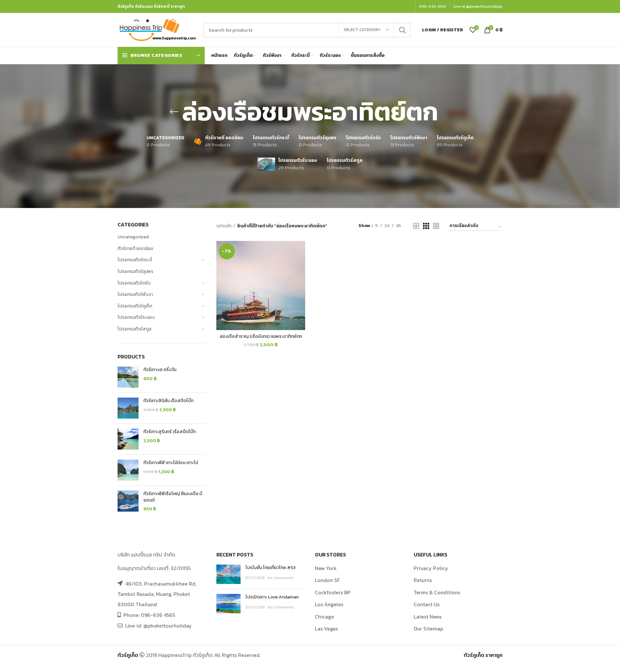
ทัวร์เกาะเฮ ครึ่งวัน (159, 370)
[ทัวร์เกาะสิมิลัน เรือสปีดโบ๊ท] (128, 408)
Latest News (427, 616)
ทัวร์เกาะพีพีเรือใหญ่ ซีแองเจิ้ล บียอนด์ (172, 497)
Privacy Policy (431, 568)
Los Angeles (329, 604)
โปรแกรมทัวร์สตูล (134, 329)
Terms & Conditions (437, 592)
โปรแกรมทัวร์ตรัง (134, 283)
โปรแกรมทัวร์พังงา (135, 294)
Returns (423, 580)
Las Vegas (326, 628)
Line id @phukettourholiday (477, 6)
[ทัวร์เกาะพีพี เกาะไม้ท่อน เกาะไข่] (128, 470)
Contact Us (426, 604)
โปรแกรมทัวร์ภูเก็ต (135, 306)
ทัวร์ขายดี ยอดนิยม (135, 248)
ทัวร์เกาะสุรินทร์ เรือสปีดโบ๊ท (169, 432)
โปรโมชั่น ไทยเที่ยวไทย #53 (270, 567)
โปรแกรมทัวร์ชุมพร (135, 271)
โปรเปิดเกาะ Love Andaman (272, 597)
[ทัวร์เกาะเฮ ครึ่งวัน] (128, 377)
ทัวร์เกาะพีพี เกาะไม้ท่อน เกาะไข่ (170, 463)
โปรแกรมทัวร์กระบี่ (135, 259)
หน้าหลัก (224, 226)
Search (402, 30)
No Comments (281, 578)
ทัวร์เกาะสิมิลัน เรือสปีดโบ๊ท (168, 401)
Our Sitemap (428, 628)
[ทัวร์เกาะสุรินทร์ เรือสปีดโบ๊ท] (128, 439)
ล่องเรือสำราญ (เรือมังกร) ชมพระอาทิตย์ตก (261, 336)
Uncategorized (133, 237)
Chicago (324, 616)
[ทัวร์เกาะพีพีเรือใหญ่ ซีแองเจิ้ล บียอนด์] (128, 501)
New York (326, 568)
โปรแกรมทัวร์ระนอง (136, 317)
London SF (327, 580)
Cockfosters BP (333, 592)
